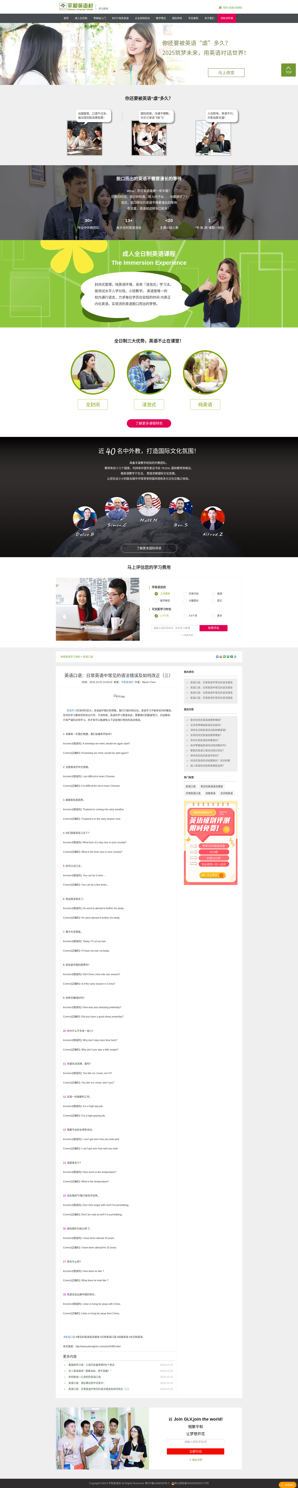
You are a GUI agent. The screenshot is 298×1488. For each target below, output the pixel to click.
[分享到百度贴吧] (235, 656)
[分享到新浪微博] (221, 656)
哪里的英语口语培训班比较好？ (207, 750)
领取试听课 (227, 18)
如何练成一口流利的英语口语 (84, 1377)
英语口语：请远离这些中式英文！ (87, 1383)
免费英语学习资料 (70, 656)
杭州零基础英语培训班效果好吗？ (209, 745)
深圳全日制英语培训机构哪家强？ (209, 730)
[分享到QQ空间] (228, 656)
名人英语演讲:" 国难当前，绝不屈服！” (89, 1371)
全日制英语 (226, 793)
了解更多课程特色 (149, 423)
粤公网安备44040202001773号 (191, 1483)
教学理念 (161, 18)
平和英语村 (127, 682)
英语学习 (72, 710)
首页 (66, 18)
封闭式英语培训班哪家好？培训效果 (210, 760)
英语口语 (88, 656)
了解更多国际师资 (149, 548)
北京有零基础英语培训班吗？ (206, 725)
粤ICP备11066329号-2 (157, 1483)
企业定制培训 (142, 18)
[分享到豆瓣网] (231, 656)
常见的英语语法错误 (212, 786)
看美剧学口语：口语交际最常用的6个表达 (91, 1365)
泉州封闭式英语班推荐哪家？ (206, 720)
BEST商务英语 (120, 18)
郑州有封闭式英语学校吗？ (205, 755)
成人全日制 (81, 18)
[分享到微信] (224, 656)
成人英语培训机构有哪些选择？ (207, 765)
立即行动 (195, 1451)
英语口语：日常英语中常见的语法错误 (211, 682)
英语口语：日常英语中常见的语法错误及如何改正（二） (99, 1389)
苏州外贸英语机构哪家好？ (205, 740)
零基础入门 (99, 18)
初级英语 (210, 793)
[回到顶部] (288, 70)
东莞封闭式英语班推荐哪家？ (206, 735)
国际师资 (177, 18)
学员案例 (193, 18)
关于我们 (209, 18)
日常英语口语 (193, 793)
